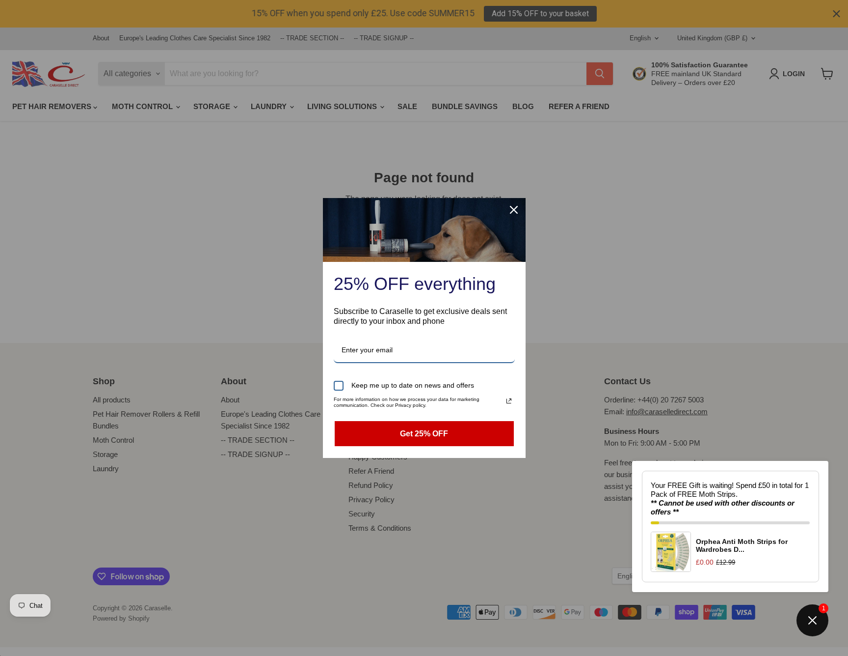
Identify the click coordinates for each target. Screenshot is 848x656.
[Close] (514, 210)
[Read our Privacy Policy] (509, 401)
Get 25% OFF (424, 433)
